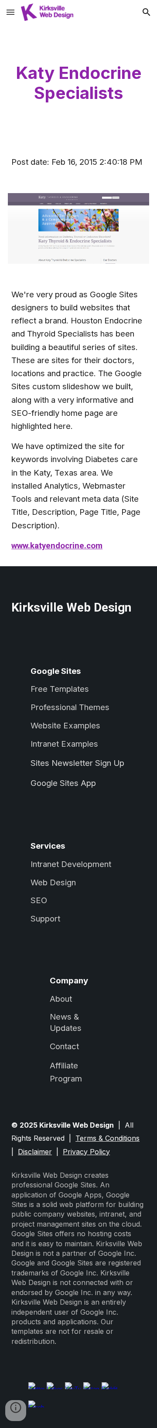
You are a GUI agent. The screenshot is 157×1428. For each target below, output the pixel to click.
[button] (10, 12)
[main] (78, 83)
